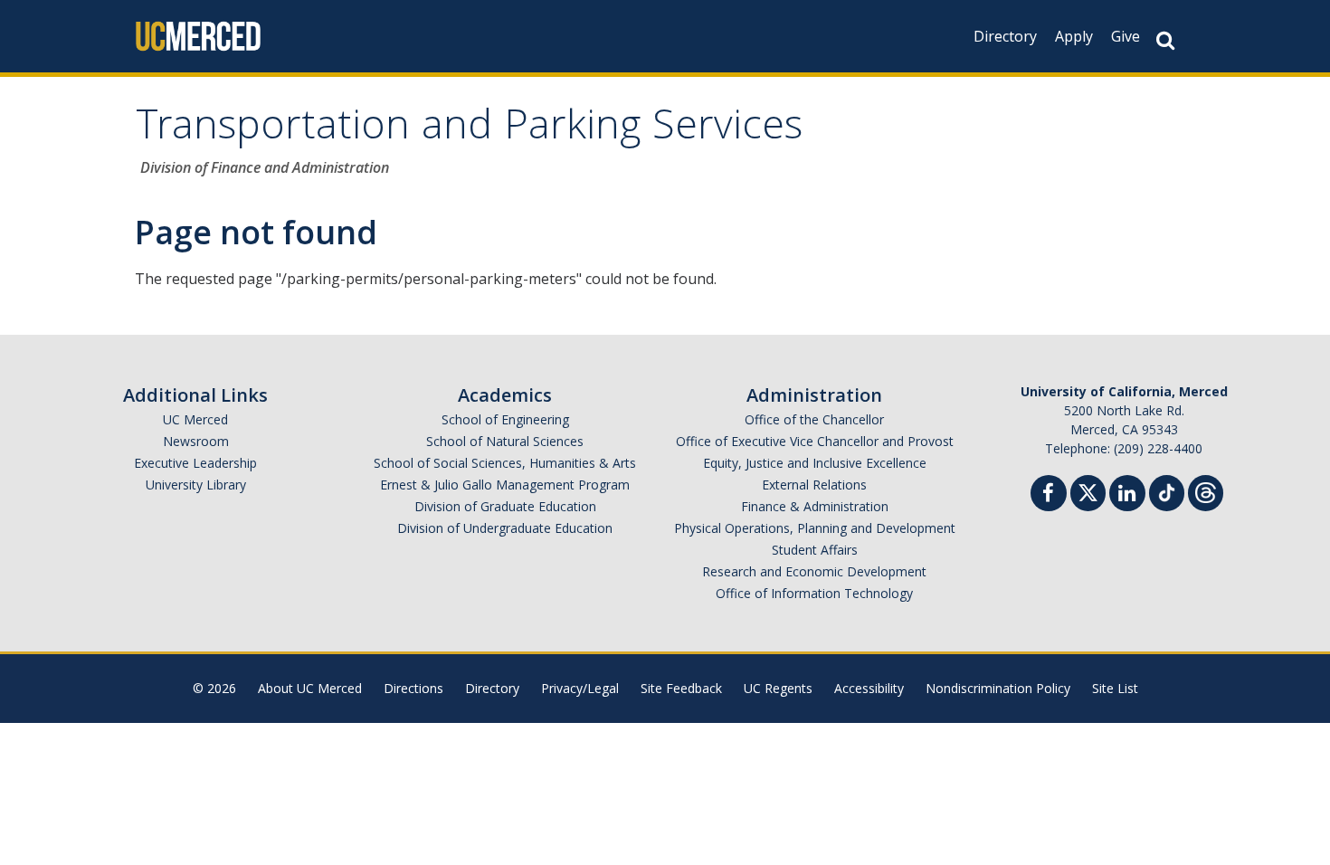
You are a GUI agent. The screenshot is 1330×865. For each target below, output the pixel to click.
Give (1125, 36)
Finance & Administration (814, 506)
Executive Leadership (195, 462)
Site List (1115, 688)
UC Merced (195, 419)
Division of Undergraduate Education (505, 528)
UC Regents (778, 688)
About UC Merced (310, 688)
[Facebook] (1048, 495)
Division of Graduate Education (505, 506)
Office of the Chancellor (814, 419)
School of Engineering (505, 419)
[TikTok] (1166, 491)
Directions (413, 688)
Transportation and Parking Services (469, 130)
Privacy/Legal (580, 688)
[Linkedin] (1127, 495)
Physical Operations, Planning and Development (814, 528)
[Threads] (1205, 491)
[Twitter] (1088, 491)
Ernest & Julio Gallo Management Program (505, 484)
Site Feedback (681, 688)
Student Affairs (815, 549)
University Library (196, 484)
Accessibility (869, 688)
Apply (1074, 36)
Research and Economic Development (814, 571)
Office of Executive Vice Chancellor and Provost (815, 441)
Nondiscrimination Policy (998, 688)
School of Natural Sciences (505, 441)
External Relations (814, 484)
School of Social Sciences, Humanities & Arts (505, 462)
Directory (1005, 36)
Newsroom (196, 441)
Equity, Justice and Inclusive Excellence (814, 462)
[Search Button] (1165, 40)
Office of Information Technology (814, 593)
